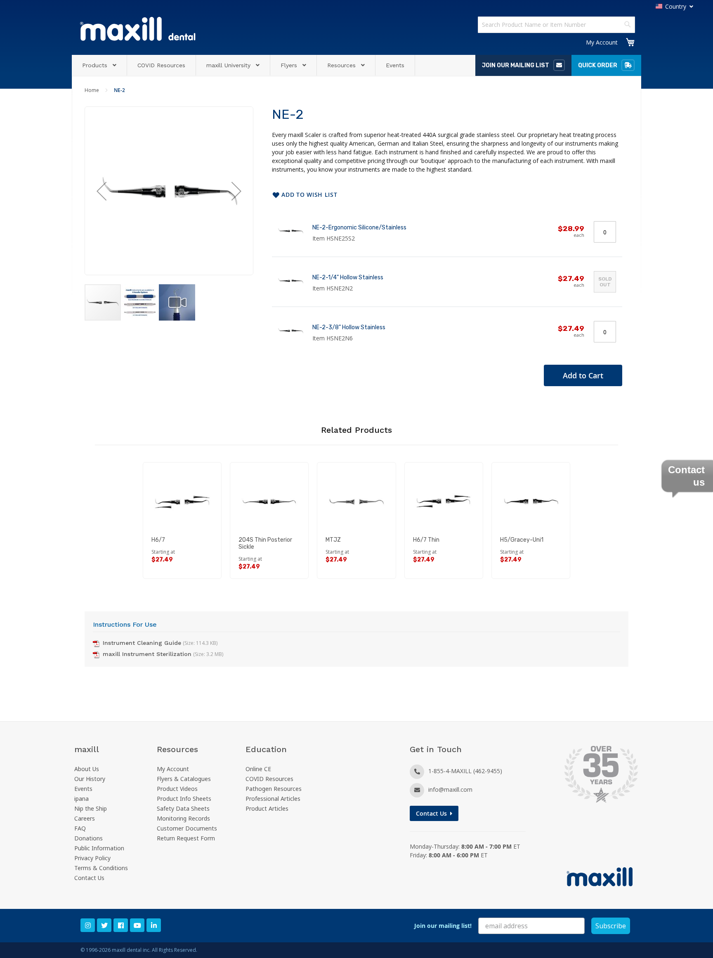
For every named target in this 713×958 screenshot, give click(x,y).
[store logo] (138, 28)
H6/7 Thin (426, 539)
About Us (86, 769)
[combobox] (556, 25)
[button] (101, 191)
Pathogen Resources (274, 789)
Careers (84, 818)
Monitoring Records (183, 818)
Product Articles (267, 808)
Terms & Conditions (101, 868)
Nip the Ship (90, 808)
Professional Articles (273, 798)
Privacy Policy (92, 858)
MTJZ (333, 539)
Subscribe (610, 925)
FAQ (80, 828)
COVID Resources (269, 779)
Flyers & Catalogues (184, 779)
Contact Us (89, 878)
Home (92, 90)
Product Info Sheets (184, 798)
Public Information (99, 848)
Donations (88, 838)
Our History (89, 779)
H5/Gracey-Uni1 (521, 539)
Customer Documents (187, 828)
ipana (81, 798)
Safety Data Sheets (183, 808)
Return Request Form (186, 838)
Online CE (258, 769)
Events (83, 789)
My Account (602, 42)
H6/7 (158, 539)
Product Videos (177, 789)
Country (675, 6)
